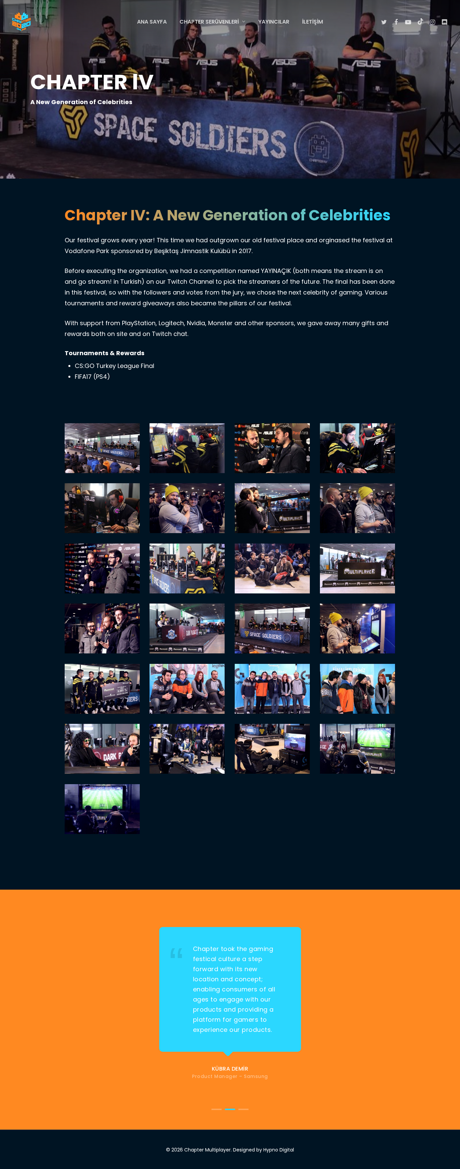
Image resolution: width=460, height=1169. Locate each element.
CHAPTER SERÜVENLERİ (209, 22)
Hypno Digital (278, 1149)
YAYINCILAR (273, 22)
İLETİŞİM (312, 22)
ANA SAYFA (152, 22)
